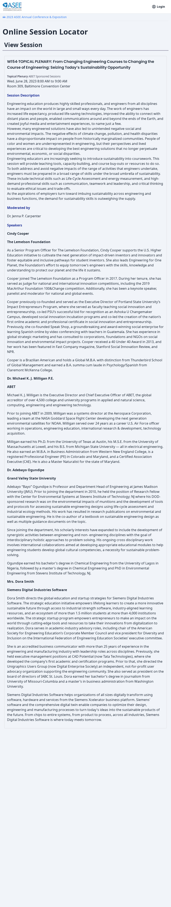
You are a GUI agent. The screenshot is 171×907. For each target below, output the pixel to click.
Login (161, 7)
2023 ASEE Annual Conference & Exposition (35, 17)
